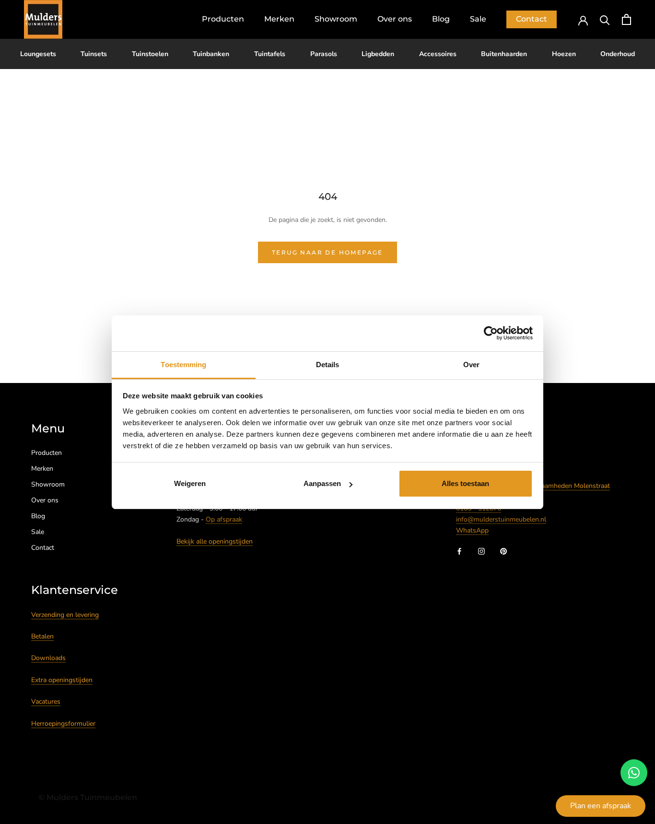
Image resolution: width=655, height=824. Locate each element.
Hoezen (564, 53)
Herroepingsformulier (63, 723)
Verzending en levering (65, 614)
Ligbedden (378, 53)
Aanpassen (322, 483)
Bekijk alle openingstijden (214, 541)
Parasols (323, 53)
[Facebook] (459, 551)
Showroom (336, 18)
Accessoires (437, 53)
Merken (279, 18)
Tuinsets (94, 53)
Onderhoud (617, 53)
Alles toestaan (465, 483)
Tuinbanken (211, 53)
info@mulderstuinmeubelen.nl (501, 519)
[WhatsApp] (633, 772)
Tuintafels (269, 53)
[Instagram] (481, 551)
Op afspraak (224, 519)
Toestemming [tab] (183, 364)
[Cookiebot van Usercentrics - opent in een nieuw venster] (491, 333)
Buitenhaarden (504, 53)
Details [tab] (327, 364)
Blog (441, 18)
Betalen (42, 636)
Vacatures (45, 701)
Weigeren (190, 483)
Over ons (394, 18)
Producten (223, 18)
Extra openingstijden (62, 680)
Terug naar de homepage (327, 252)
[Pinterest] (503, 551)
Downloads (48, 657)
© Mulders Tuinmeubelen (87, 797)
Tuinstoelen (150, 53)
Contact (531, 18)
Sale (478, 18)
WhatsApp (472, 530)
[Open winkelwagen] (626, 19)
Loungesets (38, 53)
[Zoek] (605, 19)
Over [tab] (471, 364)
